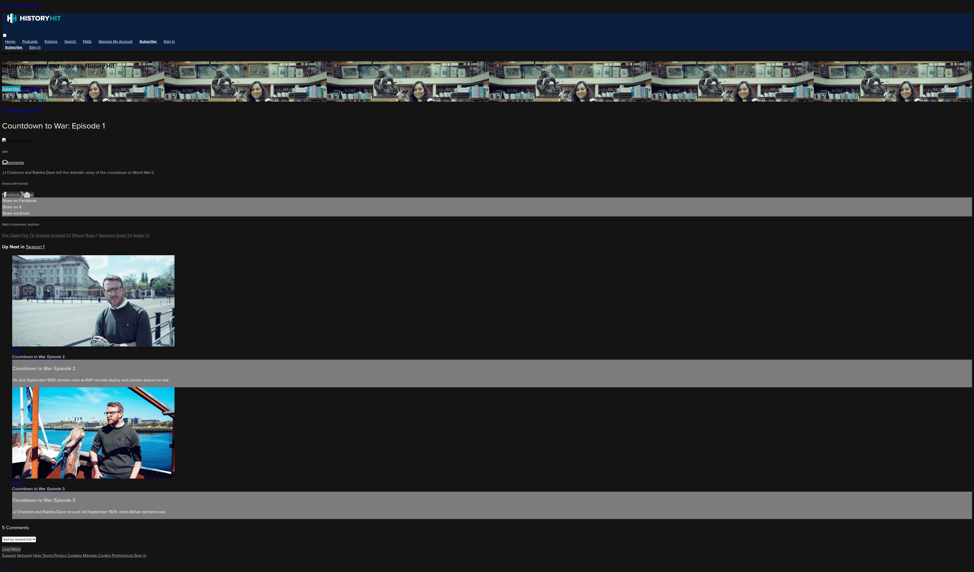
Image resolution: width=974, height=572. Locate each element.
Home (10, 41)
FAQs (87, 41)
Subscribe (11, 89)
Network (24, 555)
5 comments (13, 162)
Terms (48, 555)
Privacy (60, 555)
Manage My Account (115, 41)
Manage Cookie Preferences (108, 555)
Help (37, 555)
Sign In (35, 47)
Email (29, 194)
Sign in (169, 41)
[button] (4, 35)
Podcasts (30, 41)
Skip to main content (20, 5)
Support (9, 555)
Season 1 (35, 246)
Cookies (75, 555)
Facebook (11, 194)
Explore (51, 41)
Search (70, 41)
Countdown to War (21, 110)
